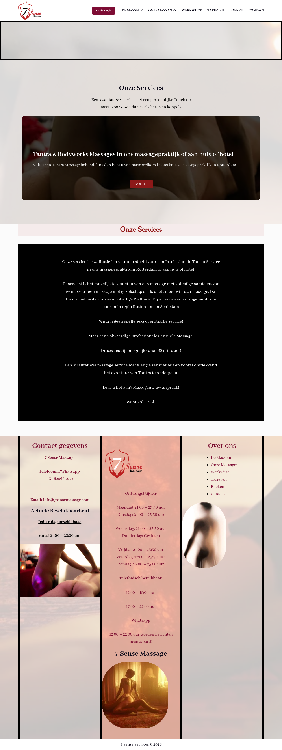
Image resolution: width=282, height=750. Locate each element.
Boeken (236, 10)
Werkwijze (192, 10)
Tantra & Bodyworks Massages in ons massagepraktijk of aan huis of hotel (133, 154)
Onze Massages (162, 10)
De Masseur (132, 10)
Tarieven (215, 10)
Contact (256, 10)
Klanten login (103, 10)
